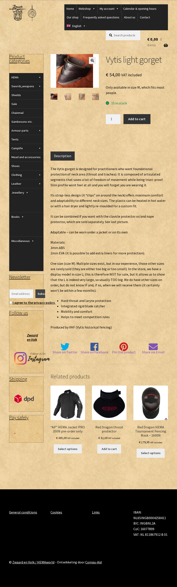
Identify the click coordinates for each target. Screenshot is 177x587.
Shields (16, 95)
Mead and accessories (26, 157)
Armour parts (19, 130)
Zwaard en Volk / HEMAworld (33, 562)
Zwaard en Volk (32, 337)
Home (70, 9)
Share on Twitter (65, 352)
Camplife (17, 148)
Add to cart (136, 119)
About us (129, 17)
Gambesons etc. (22, 122)
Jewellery (17, 193)
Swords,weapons (22, 86)
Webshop (85, 9)
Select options (67, 449)
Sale (14, 104)
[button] (92, 60)
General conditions (23, 512)
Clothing (16, 175)
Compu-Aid (93, 562)
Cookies (56, 512)
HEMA (15, 77)
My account (107, 9)
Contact (145, 17)
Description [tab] (62, 156)
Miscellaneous (20, 241)
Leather (16, 184)
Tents (15, 139)
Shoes (15, 166)
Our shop (73, 17)
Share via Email (153, 352)
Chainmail (17, 113)
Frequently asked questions (101, 17)
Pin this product (124, 352)
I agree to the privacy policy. (34, 302)
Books (15, 217)
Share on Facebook (94, 352)
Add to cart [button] (109, 449)
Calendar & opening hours (139, 9)
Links (96, 512)
